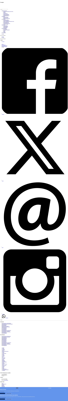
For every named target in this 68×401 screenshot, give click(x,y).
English (3, 36)
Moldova (3, 359)
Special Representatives (6, 20)
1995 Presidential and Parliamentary (6, 336)
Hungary (3, 356)
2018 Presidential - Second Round (6, 331)
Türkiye (3, 367)
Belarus (3, 350)
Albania (3, 347)
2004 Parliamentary (4, 338)
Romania (3, 363)
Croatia (3, 352)
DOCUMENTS (4, 32)
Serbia (3, 364)
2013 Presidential (4, 341)
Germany (3, 355)
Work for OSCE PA (5, 15)
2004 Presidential (4, 325)
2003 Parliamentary (4, 324)
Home (2, 383)
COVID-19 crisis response (6, 23)
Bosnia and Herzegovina (5, 351)
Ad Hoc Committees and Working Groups (8, 21)
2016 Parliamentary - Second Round (6, 330)
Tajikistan (3, 366)
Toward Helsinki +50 (6, 22)
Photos (4, 31)
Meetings (3, 384)
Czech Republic (4, 353)
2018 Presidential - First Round (6, 343)
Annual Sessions (5, 25)
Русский (3, 37)
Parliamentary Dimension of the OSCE (8, 11)
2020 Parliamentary (4, 332)
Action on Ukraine (5, 24)
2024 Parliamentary (4, 333)
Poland (3, 362)
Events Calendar (5, 13)
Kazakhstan (3, 357)
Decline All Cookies (9, 393)
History (4, 12)
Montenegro (3, 361)
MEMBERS (3, 16)
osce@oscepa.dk (6, 380)
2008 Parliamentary (4, 327)
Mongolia (3, 360)
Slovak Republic (4, 365)
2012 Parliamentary (4, 328)
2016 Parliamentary (4, 329)
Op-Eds (4, 30)
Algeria (3, 348)
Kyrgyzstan (3, 358)
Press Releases (5, 29)
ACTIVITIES (3, 19)
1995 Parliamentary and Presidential (6, 323)
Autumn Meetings (5, 26)
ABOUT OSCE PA (4, 10)
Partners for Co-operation (6, 18)
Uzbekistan (3, 370)
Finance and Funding (6, 14)
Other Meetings (5, 27)
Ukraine (3, 368)
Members (3, 385)
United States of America (5, 369)
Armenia (3, 349)
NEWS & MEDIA (4, 28)
